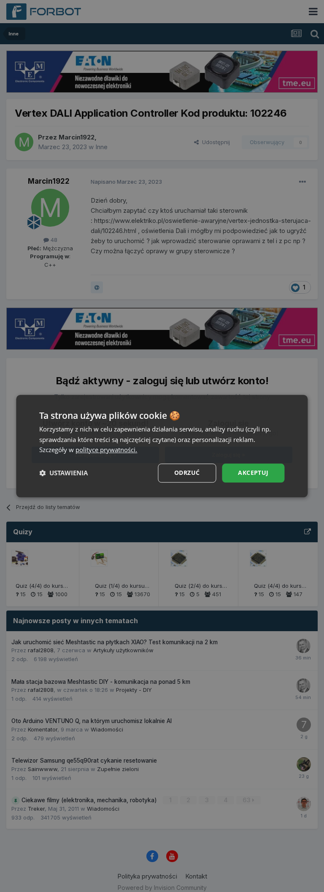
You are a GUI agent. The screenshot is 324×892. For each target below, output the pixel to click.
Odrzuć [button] (187, 473)
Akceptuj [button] (253, 473)
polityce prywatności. (106, 450)
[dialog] (162, 446)
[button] (63, 473)
